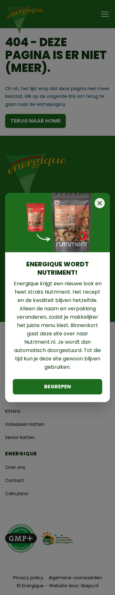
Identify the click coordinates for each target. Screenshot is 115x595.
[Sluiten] (100, 203)
